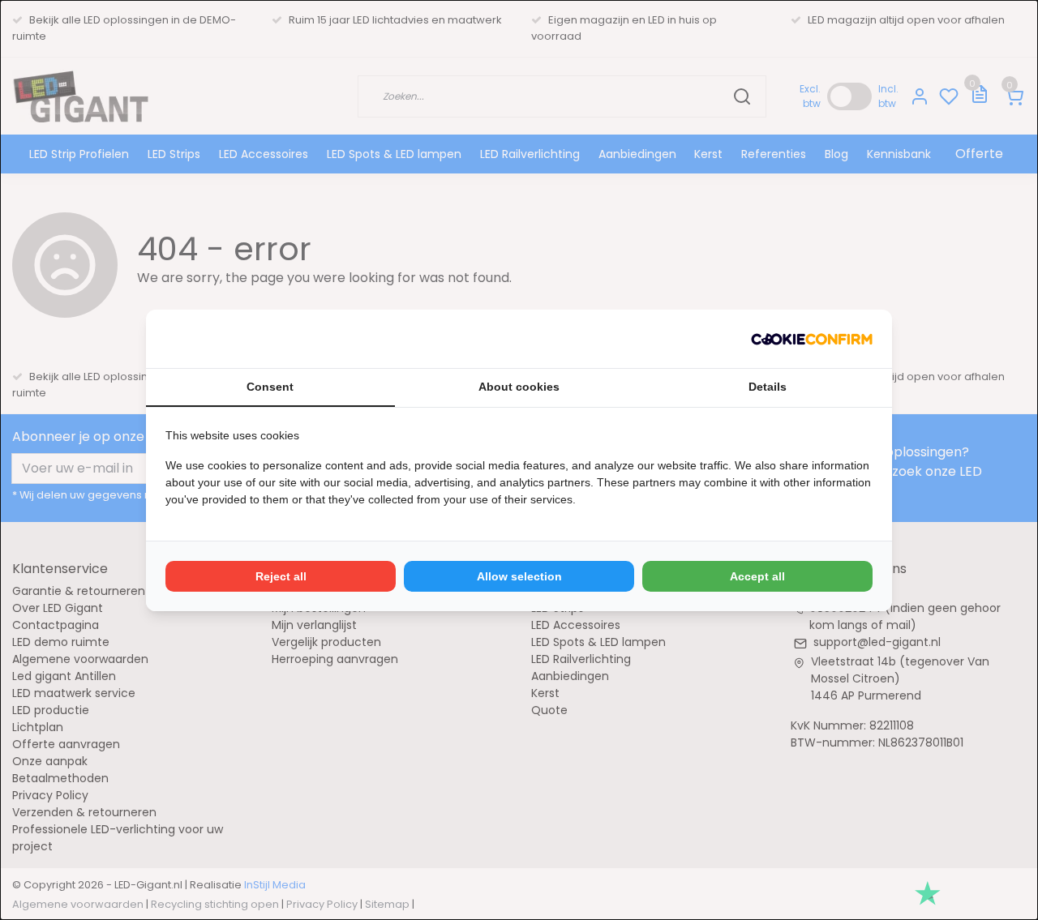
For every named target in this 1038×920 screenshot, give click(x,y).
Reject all (281, 576)
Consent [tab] (270, 386)
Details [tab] (767, 386)
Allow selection (519, 576)
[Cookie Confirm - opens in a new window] (812, 339)
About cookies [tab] (519, 386)
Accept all (757, 576)
